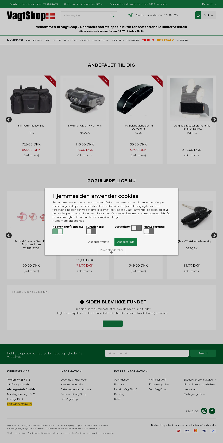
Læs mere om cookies (69, 220)
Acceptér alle (125, 241)
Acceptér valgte (98, 241)
